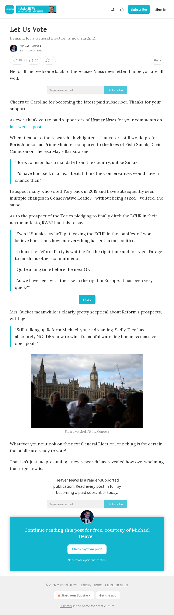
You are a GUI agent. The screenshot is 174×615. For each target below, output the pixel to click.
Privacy (86, 585)
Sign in (160, 9)
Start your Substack (75, 595)
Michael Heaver (30, 46)
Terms (98, 585)
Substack (66, 606)
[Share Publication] (122, 9)
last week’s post (26, 126)
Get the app (107, 595)
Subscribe (139, 9)
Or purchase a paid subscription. (87, 560)
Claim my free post (87, 549)
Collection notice (117, 585)
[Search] (112, 9)
